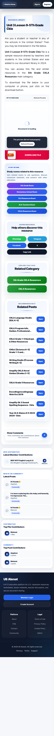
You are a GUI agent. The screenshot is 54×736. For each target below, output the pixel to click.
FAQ (14, 624)
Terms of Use (40, 619)
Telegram (37, 239)
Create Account (27, 604)
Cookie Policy (39, 628)
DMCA (39, 633)
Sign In (37, 4)
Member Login (27, 597)
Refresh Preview (40, 98)
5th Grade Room (27, 186)
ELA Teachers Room (27, 205)
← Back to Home (9, 4)
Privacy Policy (40, 624)
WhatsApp (16, 239)
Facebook (17, 245)
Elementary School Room (27, 192)
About (14, 619)
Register (47, 4)
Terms (26, 651)
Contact (14, 628)
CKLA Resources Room (27, 211)
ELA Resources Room (27, 198)
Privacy (19, 651)
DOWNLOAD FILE (33, 155)
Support (34, 651)
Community (15, 487)
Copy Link (27, 252)
